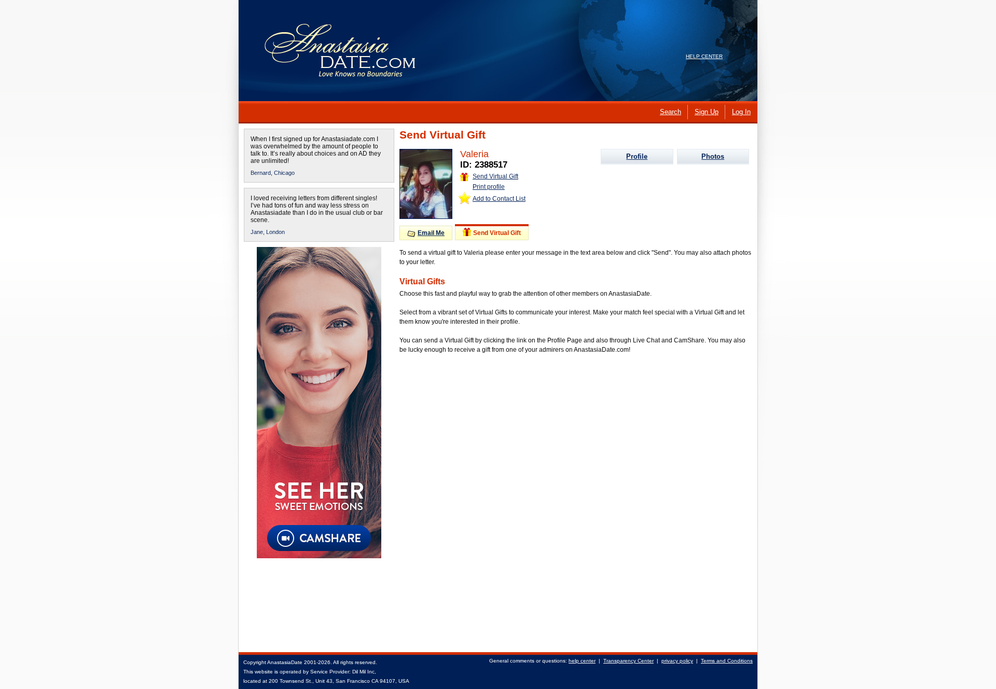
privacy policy (677, 661)
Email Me (431, 233)
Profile (636, 156)
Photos (712, 156)
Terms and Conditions (727, 661)
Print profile (489, 186)
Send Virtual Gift (495, 176)
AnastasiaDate (284, 662)
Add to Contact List (499, 198)
